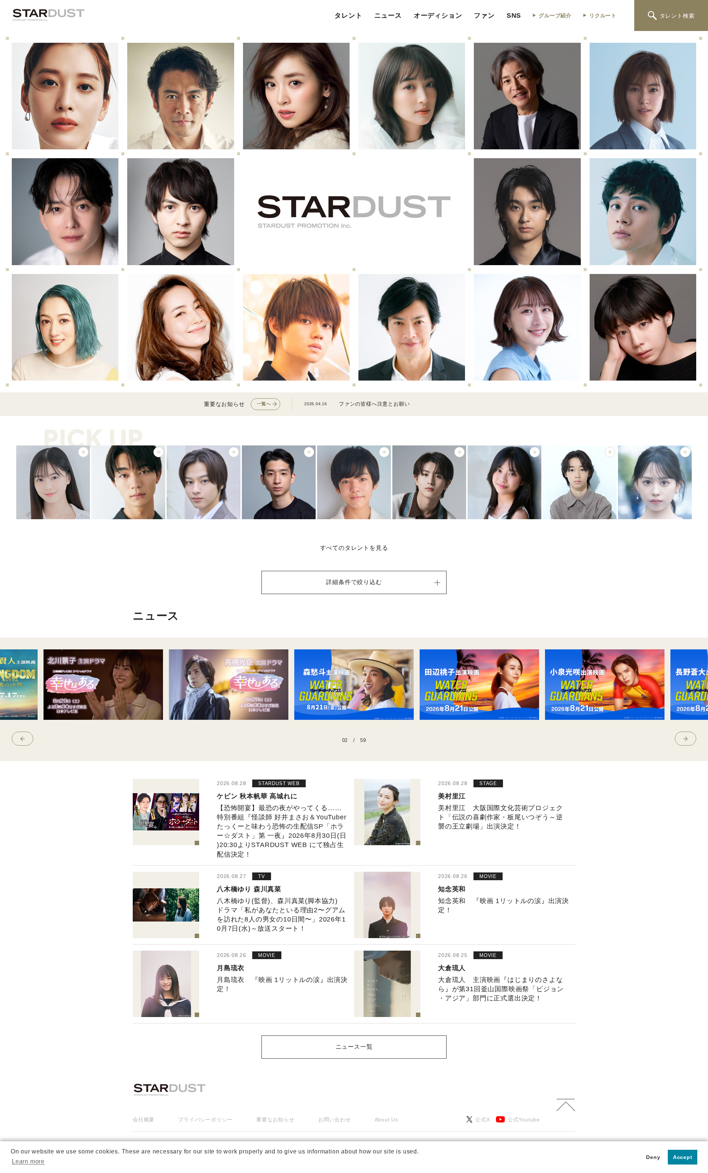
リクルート (603, 15)
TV (261, 876)
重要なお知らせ (275, 1119)
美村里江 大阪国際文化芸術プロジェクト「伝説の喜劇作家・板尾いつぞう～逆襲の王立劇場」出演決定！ (500, 817)
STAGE (488, 783)
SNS (514, 15)
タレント (348, 15)
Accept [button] (683, 1157)
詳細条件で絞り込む (354, 582)
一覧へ (264, 403)
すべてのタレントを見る (354, 548)
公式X (482, 1119)
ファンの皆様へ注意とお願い (374, 404)
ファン (484, 15)
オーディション (438, 15)
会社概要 (144, 1119)
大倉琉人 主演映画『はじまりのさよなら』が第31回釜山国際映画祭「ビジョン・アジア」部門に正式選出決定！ (501, 989)
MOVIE (488, 876)
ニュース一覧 (354, 1047)
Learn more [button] (28, 1161)
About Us (386, 1119)
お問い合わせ (334, 1119)
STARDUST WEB (279, 783)
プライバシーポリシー (205, 1119)
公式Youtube (524, 1119)
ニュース (388, 15)
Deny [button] (653, 1157)
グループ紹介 (555, 15)
